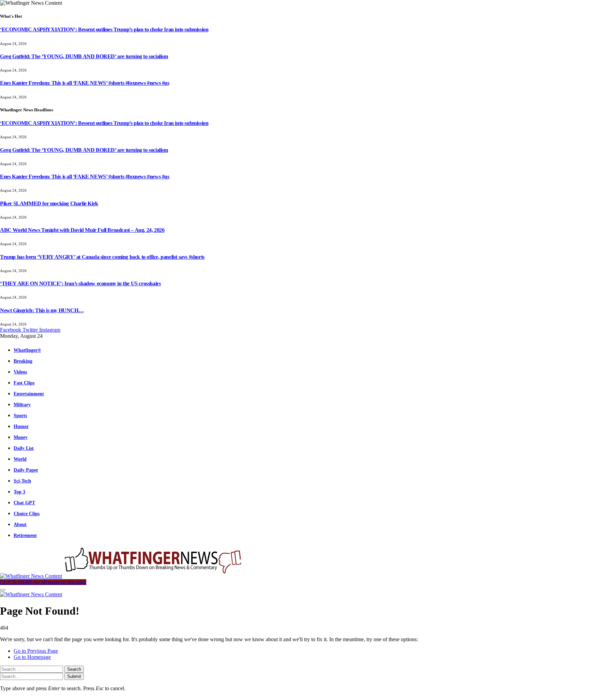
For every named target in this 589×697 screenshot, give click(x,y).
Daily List (24, 448)
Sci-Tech (22, 481)
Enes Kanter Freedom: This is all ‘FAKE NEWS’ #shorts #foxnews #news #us (84, 83)
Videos (20, 372)
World (20, 459)
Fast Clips (24, 382)
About (20, 524)
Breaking (23, 361)
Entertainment (29, 393)
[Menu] (2, 590)
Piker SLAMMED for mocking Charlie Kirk (49, 203)
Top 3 (19, 491)
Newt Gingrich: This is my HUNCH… (42, 310)
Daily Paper (26, 470)
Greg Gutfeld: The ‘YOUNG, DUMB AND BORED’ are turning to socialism (84, 56)
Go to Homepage (32, 657)
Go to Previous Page (36, 651)
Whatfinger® (27, 350)
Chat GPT (24, 502)
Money (21, 437)
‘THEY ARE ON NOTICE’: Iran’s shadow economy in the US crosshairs (80, 283)
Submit (74, 676)
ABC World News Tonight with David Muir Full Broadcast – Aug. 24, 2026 (82, 230)
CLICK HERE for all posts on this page (43, 582)
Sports (20, 415)
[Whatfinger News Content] (122, 576)
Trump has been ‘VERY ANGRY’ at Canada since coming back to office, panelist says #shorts (102, 257)
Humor (21, 426)
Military (22, 404)
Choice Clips (27, 513)
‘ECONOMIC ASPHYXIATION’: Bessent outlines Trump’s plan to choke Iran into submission (104, 29)
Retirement (25, 535)
